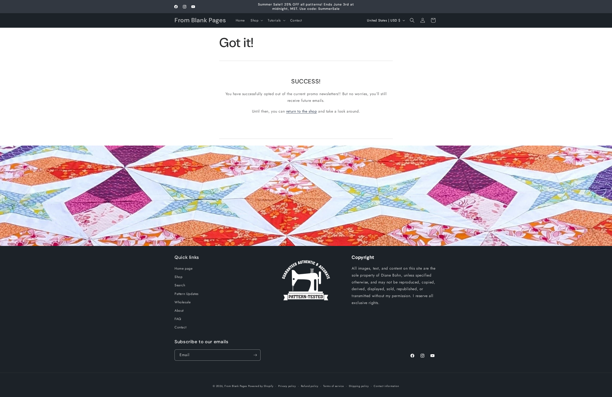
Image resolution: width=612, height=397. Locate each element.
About (179, 310)
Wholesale (183, 302)
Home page (183, 268)
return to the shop (301, 111)
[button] (256, 20)
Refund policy (309, 386)
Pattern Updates (187, 293)
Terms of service (333, 386)
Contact (180, 327)
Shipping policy (359, 386)
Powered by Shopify (260, 386)
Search (180, 285)
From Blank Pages (235, 386)
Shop (178, 276)
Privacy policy (287, 386)
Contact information (386, 386)
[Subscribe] (255, 355)
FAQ (178, 318)
